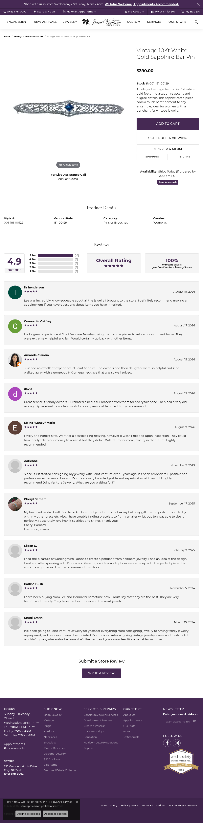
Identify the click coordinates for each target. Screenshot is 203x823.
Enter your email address (180, 714)
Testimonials (131, 737)
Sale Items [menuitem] (50, 764)
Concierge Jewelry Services (101, 714)
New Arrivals (45, 22)
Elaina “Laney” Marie (39, 423)
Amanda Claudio (36, 355)
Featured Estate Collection (61, 770)
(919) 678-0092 (68, 179)
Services (154, 22)
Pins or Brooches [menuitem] (54, 748)
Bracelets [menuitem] (50, 742)
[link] (15, 12)
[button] (134, 12)
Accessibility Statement (183, 806)
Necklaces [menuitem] (50, 737)
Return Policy (109, 806)
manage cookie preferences (38, 806)
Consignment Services (98, 720)
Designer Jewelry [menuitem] (55, 753)
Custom (133, 22)
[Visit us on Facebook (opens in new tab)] (167, 743)
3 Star (33, 263)
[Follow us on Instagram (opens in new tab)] (177, 743)
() (77, 255)
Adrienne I (31, 461)
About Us (129, 714)
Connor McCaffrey (38, 321)
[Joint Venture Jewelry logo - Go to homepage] (101, 22)
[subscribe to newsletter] (195, 721)
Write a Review (101, 673)
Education (90, 737)
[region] (68, 110)
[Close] (198, 4)
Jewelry (70, 22)
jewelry (18, 36)
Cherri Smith (33, 618)
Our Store (177, 22)
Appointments (132, 720)
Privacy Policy (129, 806)
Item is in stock (168, 182)
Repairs (88, 748)
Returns (184, 157)
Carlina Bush (33, 584)
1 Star (33, 271)
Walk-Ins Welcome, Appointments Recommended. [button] (142, 4)
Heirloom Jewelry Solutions (101, 742)
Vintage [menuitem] (49, 720)
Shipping (152, 157)
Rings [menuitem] (47, 725)
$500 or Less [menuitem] (52, 759)
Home (7, 36)
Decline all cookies (28, 813)
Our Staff (129, 725)
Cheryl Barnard (35, 499)
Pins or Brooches (34, 36)
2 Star (33, 267)
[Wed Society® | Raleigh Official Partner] (181, 761)
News (126, 731)
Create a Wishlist (94, 725)
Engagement (17, 22)
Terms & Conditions (153, 806)
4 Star (32, 259)
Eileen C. (30, 546)
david (28, 389)
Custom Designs (94, 731)
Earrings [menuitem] (49, 731)
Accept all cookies (55, 813)
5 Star (33, 255)
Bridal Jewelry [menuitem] (52, 714)
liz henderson (34, 287)
